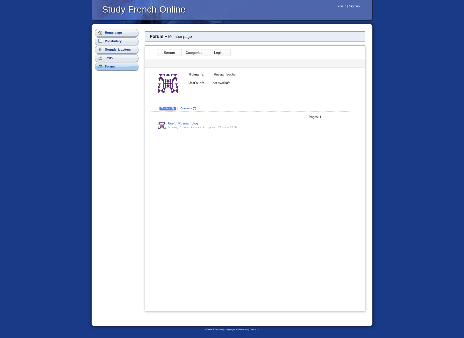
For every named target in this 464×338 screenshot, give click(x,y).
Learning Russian (178, 127)
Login (218, 53)
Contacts (254, 329)
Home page (113, 32)
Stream (169, 53)
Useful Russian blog (183, 123)
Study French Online (144, 9)
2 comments (198, 127)
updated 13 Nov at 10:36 (222, 127)
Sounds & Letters (117, 49)
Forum (109, 66)
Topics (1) (167, 108)
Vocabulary (113, 41)
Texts (108, 58)
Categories (194, 53)
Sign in (341, 6)
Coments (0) (188, 108)
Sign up (354, 6)
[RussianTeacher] (162, 125)
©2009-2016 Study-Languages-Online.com (226, 329)
